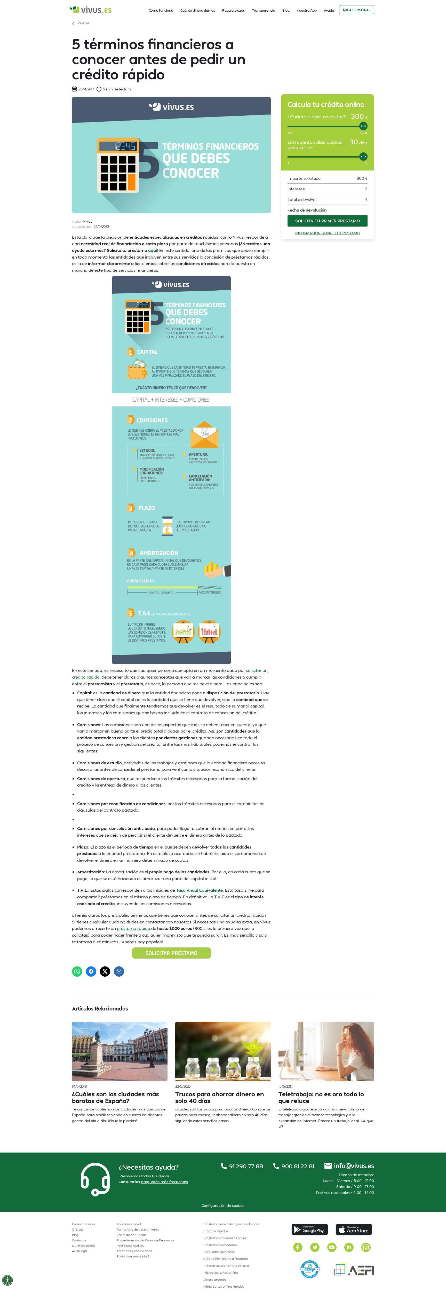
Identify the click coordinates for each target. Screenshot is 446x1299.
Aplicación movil (129, 1224)
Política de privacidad (133, 1256)
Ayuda (329, 10)
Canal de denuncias (131, 1235)
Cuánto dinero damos (197, 10)
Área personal (357, 10)
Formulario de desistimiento (138, 1229)
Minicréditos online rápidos (223, 1286)
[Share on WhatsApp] (77, 971)
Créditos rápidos (215, 1231)
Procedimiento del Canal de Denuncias (146, 1240)
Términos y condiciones (134, 1251)
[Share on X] (105, 971)
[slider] (363, 126)
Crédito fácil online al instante (225, 1259)
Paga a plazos (233, 10)
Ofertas (77, 1229)
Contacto (79, 1240)
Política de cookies (130, 1246)
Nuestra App (307, 10)
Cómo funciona (161, 10)
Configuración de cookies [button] (223, 1205)
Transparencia (263, 10)
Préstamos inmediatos (220, 1245)
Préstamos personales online (225, 1238)
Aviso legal (79, 1251)
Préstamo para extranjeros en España (231, 1224)
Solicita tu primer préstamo (327, 220)
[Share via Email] (119, 971)
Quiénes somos (83, 1246)
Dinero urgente (214, 1279)
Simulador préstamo (219, 1252)
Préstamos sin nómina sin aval (226, 1265)
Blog (286, 10)
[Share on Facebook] (91, 971)
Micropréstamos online (220, 1272)
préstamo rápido (133, 928)
